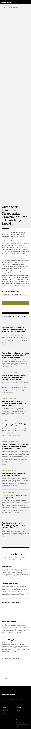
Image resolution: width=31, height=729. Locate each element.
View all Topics (7, 678)
